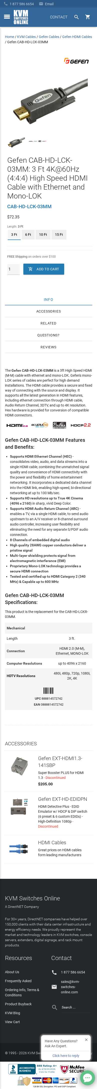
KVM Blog (12, 1013)
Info (48, 299)
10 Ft (43, 235)
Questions (47, 335)
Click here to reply (65, 1056)
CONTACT (59, 17)
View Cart (12, 1022)
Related (48, 323)
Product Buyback (18, 1004)
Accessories (48, 311)
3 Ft (14, 235)
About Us (12, 972)
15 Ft (59, 235)
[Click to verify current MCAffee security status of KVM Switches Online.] (73, 1074)
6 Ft (28, 235)
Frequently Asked (18, 981)
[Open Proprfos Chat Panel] (87, 1077)
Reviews (48, 347)
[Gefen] (76, 64)
